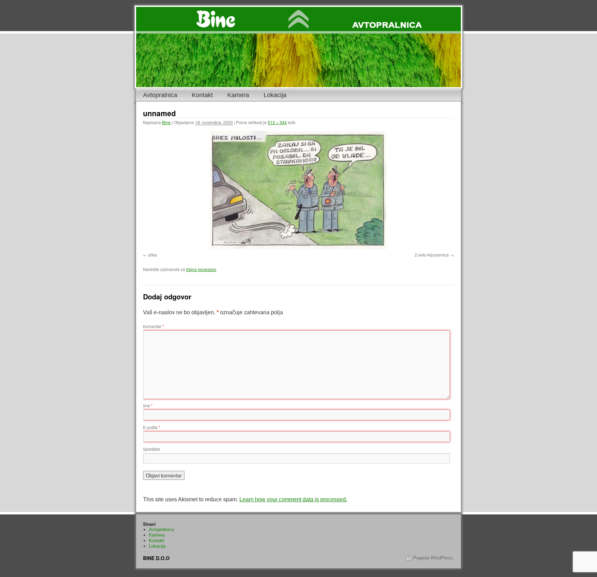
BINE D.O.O (156, 558)
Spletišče (151, 449)
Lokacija (275, 95)
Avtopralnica (160, 95)
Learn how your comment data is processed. (293, 499)
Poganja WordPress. (433, 557)
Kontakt (202, 95)
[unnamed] (298, 190)
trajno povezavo (201, 269)
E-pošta (151, 427)
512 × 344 (277, 122)
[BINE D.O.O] (298, 20)
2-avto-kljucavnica (432, 255)
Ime (148, 405)
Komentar (153, 326)
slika (152, 255)
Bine (166, 122)
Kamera (238, 95)
